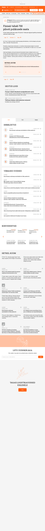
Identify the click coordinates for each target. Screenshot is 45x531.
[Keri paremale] (39, 72)
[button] (20, 357)
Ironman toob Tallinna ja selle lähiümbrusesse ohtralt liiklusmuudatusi (22, 66)
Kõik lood (8, 13)
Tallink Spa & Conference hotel (36, 240)
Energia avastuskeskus (23, 240)
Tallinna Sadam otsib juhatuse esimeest (17, 100)
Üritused (32, 13)
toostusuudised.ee (18, 7)
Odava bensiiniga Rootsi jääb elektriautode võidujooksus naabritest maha (21, 210)
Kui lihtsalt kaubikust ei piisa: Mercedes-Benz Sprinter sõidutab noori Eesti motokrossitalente (31, 331)
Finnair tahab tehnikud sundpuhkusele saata (19, 92)
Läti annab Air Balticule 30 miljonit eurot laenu (15, 215)
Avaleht (3, 13)
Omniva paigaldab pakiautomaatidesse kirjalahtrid (16, 193)
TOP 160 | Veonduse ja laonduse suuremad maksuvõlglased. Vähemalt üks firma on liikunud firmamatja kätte (11, 331)
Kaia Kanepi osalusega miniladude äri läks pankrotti (22, 130)
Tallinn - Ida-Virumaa (11, 240)
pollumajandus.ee (32, 7)
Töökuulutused (11, 98)
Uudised (7, 89)
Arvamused (13, 13)
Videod (27, 13)
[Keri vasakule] (6, 72)
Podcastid (23, 13)
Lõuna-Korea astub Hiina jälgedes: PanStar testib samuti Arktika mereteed (22, 188)
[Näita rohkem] (37, 7)
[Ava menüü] (7, 7)
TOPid (18, 13)
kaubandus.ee (25, 7)
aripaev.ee (12, 7)
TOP (3, 326)
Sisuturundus (26, 326)
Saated (5, 179)
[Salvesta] (40, 128)
